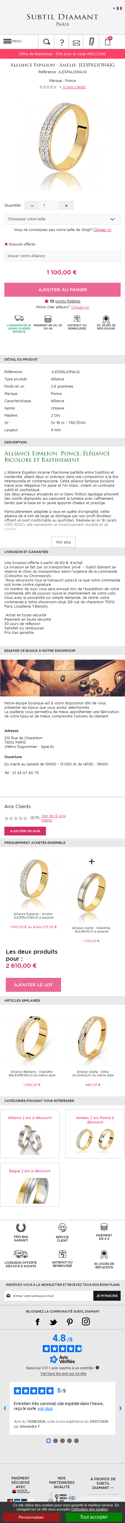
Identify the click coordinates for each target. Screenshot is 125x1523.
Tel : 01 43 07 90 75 (21, 773)
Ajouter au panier (62, 289)
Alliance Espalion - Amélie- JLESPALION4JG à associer (33, 915)
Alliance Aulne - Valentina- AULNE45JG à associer (91, 929)
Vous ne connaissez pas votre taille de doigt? (62, 230)
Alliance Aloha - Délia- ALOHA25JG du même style (93, 1073)
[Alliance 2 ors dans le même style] (29, 1140)
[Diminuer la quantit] (32, 205)
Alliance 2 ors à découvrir (30, 1118)
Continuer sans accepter (103, 1497)
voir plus (45, 1408)
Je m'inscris (107, 1296)
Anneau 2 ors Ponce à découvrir (95, 1120)
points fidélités (68, 301)
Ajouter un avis (25, 831)
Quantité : (13, 205)
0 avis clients (74, 87)
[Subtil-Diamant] (62, 20)
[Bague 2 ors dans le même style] (29, 1191)
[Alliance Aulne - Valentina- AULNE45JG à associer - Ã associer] (91, 897)
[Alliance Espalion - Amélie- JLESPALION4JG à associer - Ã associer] (33, 883)
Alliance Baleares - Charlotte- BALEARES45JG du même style (32, 1073)
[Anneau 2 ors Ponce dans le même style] (95, 1140)
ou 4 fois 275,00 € (42, 927)
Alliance (57, 379)
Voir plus (63, 542)
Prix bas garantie (19, 632)
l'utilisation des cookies (90, 1509)
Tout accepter (94, 1517)
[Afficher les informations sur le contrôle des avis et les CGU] (97, 1367)
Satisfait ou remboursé (24, 628)
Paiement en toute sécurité (27, 619)
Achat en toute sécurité (25, 615)
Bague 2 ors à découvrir (30, 1171)
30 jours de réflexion (22, 624)
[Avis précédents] (5, 1408)
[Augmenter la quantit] (66, 205)
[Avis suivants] (120, 1408)
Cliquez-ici (80, 307)
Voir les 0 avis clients (53, 818)
